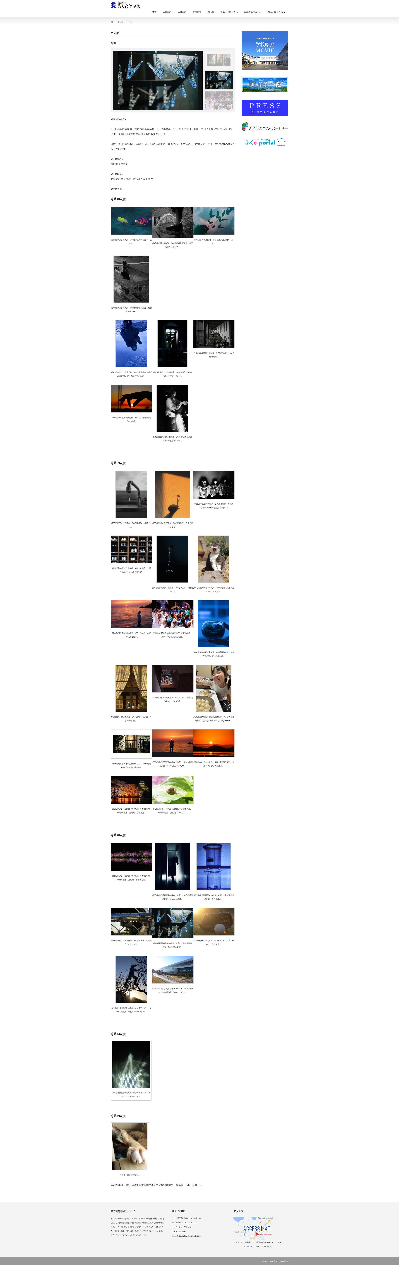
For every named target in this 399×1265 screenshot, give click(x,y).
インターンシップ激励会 (181, 1227)
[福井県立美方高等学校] (125, 5)
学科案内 (182, 12)
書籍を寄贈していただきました (184, 1222)
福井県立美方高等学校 (279, 1261)
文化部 (115, 33)
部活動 (211, 12)
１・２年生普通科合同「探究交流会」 (186, 1236)
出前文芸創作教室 (179, 1231)
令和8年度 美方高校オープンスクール (186, 1218)
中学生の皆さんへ (229, 12)
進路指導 (197, 12)
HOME (153, 12)
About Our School (276, 12)
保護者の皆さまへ (253, 12)
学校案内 (167, 12)
